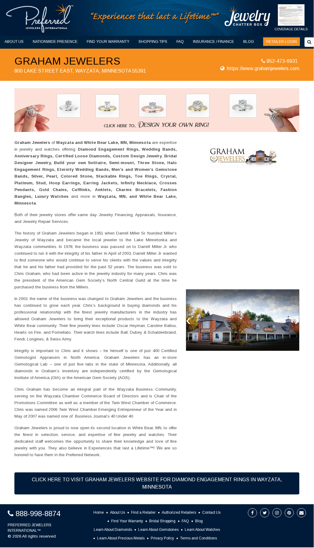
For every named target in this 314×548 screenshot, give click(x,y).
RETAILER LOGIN (281, 41)
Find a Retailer (143, 512)
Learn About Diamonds (113, 529)
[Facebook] (252, 512)
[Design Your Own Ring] (156, 109)
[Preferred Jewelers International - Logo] (40, 18)
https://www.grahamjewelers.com (263, 68)
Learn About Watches (202, 529)
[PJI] (155, 17)
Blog (199, 521)
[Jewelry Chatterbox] (247, 16)
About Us (117, 512)
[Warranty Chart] (291, 18)
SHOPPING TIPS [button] (152, 41)
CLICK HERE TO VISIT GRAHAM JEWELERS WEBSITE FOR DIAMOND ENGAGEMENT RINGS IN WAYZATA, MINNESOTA (157, 483)
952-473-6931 (282, 61)
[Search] (309, 42)
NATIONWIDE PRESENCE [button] (55, 41)
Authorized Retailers (179, 512)
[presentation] (188, 320)
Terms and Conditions (198, 538)
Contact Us (211, 512)
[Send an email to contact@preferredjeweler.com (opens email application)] (301, 512)
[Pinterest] (289, 512)
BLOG (248, 41)
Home (98, 512)
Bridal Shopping (162, 521)
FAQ (180, 41)
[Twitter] (264, 512)
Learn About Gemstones (158, 529)
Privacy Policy (162, 538)
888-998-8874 (38, 513)
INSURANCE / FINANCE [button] (213, 41)
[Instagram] (277, 512)
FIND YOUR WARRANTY (108, 41)
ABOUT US (14, 41)
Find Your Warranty (127, 521)
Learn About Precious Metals (121, 538)
